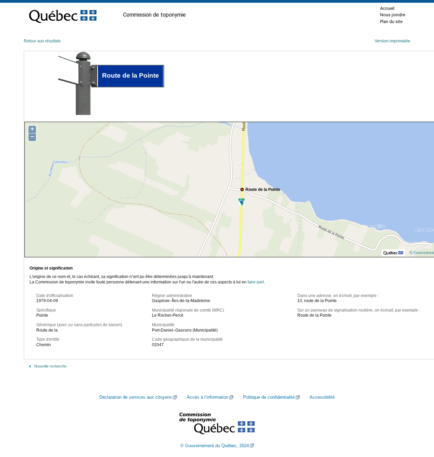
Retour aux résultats (42, 41)
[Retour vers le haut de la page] (417, 419)
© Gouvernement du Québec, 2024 (214, 445)
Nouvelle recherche (50, 366)
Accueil (387, 8)
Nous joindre (392, 14)
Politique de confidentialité (269, 397)
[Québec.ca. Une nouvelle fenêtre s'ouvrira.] (63, 15)
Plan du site (391, 21)
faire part (256, 282)
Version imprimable (392, 41)
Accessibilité (322, 397)
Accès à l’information (207, 397)
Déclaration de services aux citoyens (135, 397)
